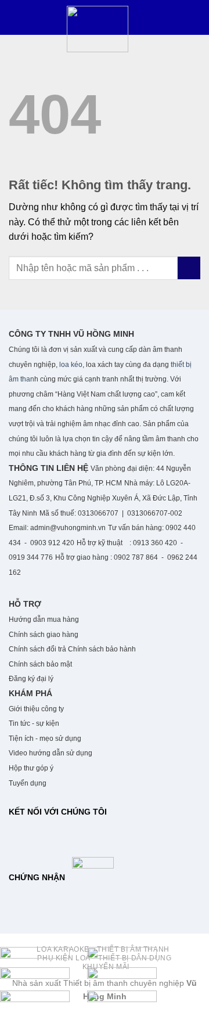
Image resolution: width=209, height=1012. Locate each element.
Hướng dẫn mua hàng (44, 619)
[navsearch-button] (20, 36)
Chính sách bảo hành (102, 649)
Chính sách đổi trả (37, 649)
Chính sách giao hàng (44, 635)
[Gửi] (189, 268)
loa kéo (69, 365)
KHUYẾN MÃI (105, 967)
